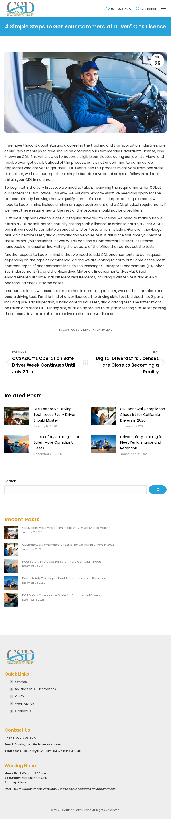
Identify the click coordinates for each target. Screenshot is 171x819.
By (75, 330)
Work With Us (24, 704)
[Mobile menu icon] (163, 9)
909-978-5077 (121, 9)
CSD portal (148, 9)
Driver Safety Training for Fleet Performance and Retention (142, 442)
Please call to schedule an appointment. (87, 789)
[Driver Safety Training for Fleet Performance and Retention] (11, 583)
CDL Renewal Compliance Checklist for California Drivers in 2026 (142, 414)
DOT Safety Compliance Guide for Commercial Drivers (61, 595)
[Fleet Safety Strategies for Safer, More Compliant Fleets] (11, 566)
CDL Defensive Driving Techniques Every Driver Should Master (54, 414)
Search (10, 481)
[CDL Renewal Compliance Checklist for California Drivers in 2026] (11, 550)
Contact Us (23, 711)
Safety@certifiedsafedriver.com (38, 744)
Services (21, 682)
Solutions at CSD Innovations (35, 689)
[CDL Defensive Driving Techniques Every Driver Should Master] (11, 533)
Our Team (22, 696)
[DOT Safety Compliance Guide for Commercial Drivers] (11, 600)
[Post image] (16, 416)
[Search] (158, 489)
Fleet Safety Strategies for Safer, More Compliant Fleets (56, 442)
